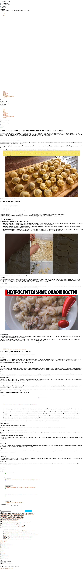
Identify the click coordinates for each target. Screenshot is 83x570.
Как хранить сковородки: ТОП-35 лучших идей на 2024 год (14, 349)
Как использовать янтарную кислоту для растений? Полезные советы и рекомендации (17, 514)
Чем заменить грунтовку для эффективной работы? (10, 524)
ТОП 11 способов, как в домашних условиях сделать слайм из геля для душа (17, 536)
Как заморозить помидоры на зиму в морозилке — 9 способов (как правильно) (20, 487)
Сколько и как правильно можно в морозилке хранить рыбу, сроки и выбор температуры (20, 404)
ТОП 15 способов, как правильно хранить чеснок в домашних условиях (17, 538)
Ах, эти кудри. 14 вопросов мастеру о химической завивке (11, 518)
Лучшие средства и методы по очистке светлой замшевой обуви (12, 526)
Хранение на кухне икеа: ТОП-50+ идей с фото (14, 502)
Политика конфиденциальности (6, 568)
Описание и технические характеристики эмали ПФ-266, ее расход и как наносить (19, 530)
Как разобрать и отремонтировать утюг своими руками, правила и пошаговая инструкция (20, 534)
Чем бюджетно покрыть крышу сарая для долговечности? (11, 516)
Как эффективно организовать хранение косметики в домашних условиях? (14, 522)
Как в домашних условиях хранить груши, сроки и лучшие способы (16, 532)
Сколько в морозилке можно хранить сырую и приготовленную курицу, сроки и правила (22, 479)
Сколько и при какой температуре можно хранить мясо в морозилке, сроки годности (21, 494)
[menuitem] (4, 13)
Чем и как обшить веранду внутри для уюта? (9, 520)
